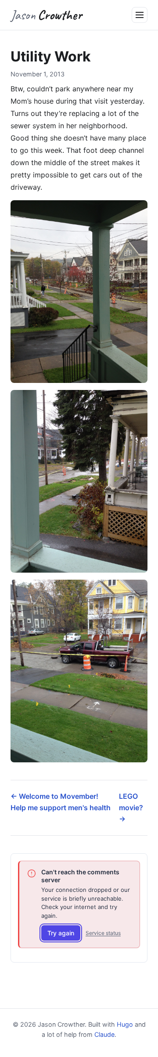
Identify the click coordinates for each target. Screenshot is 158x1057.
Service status (103, 933)
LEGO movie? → (131, 807)
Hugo (125, 1024)
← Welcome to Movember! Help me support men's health (61, 802)
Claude (104, 1034)
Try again (60, 933)
